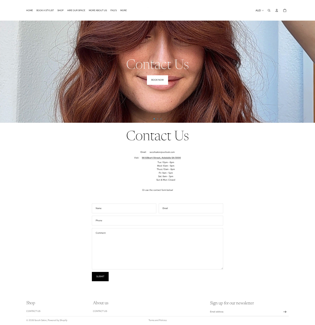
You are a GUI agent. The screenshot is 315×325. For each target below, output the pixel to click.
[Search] (269, 10)
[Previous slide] (5, 72)
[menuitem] (123, 10)
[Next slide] (310, 72)
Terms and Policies (158, 320)
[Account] (277, 10)
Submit (100, 276)
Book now (157, 79)
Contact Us (33, 311)
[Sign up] (285, 312)
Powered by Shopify (57, 320)
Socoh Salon (40, 320)
